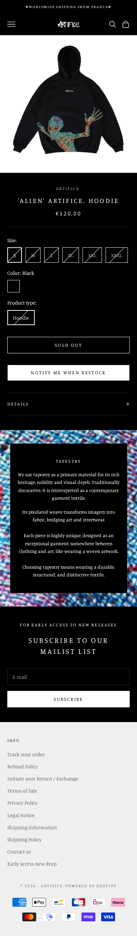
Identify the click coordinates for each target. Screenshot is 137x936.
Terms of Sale (22, 790)
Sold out (68, 345)
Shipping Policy (24, 839)
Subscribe (68, 699)
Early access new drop (32, 863)
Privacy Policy (22, 803)
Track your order (26, 754)
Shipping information (32, 827)
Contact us (19, 851)
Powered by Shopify (91, 885)
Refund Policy (22, 766)
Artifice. (68, 188)
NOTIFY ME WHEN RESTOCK (68, 372)
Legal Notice (21, 815)
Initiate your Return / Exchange (42, 778)
